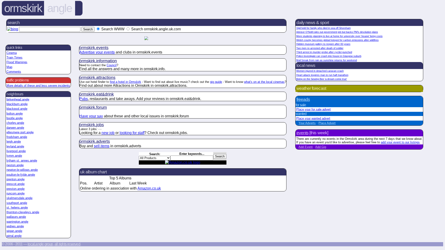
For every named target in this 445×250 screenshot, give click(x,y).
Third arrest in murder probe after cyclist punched (324, 52)
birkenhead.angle (17, 99)
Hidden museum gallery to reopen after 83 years (323, 44)
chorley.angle (15, 123)
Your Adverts (307, 123)
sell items (101, 146)
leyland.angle (15, 146)
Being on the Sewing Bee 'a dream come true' (321, 79)
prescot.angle (15, 184)
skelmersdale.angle (19, 198)
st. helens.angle (17, 207)
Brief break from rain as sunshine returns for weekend (326, 60)
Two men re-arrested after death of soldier (319, 48)
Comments (13, 71)
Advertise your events (97, 52)
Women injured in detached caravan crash (320, 70)
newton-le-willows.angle (22, 170)
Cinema (11, 53)
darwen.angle (15, 127)
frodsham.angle (16, 137)
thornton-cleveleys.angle (22, 212)
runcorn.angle (15, 193)
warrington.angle (17, 221)
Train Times (14, 57)
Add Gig (320, 147)
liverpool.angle (16, 151)
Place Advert (327, 123)
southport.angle (16, 203)
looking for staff (132, 133)
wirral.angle (14, 236)
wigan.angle (14, 231)
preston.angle (15, 189)
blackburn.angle (17, 104)
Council (112, 65)
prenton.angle (15, 179)
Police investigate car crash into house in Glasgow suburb (328, 56)
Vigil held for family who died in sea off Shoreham (323, 28)
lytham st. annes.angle (21, 160)
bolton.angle (14, 113)
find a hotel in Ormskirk (125, 82)
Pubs (83, 99)
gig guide (216, 82)
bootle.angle (14, 118)
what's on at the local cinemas (264, 82)
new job (108, 133)
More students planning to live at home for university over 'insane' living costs (339, 36)
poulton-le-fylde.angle (20, 174)
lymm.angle (14, 155)
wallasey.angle (16, 217)
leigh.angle (13, 141)
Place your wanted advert (313, 118)
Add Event (306, 147)
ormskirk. (93, 47)
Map (9, 67)
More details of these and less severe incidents (38, 85)
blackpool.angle (16, 108)
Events (302, 132)
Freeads (303, 99)
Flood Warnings (16, 62)
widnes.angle (15, 226)
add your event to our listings (400, 142)
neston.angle (15, 165)
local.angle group (40, 244)
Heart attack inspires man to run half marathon (322, 75)
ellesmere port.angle (20, 132)
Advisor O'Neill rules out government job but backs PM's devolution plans (337, 32)
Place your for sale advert (313, 109)
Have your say (91, 116)
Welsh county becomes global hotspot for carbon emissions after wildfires (337, 40)
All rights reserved (67, 244)
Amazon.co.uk (149, 188)
